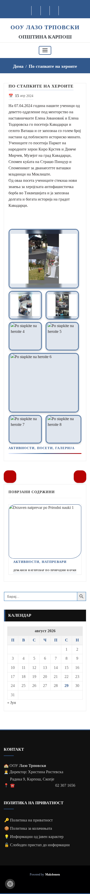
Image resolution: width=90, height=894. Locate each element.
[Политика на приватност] (10, 884)
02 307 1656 (65, 785)
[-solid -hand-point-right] (80, 476)
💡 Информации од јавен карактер (34, 836)
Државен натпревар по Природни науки (44, 570)
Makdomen (52, 874)
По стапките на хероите (53, 66)
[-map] (54, 10)
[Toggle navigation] (45, 50)
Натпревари (54, 562)
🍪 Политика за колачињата (28, 828)
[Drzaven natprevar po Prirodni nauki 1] (45, 531)
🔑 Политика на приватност (28, 820)
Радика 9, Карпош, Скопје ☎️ (32, 782)
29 (66, 685)
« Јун (11, 702)
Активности (21, 448)
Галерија (64, 448)
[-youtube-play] (45, 10)
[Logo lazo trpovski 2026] (45, 21)
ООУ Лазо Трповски (45, 27)
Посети (45, 448)
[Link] (43, 259)
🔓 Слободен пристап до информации (37, 845)
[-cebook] (36, 10)
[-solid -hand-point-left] (10, 476)
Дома (18, 66)
